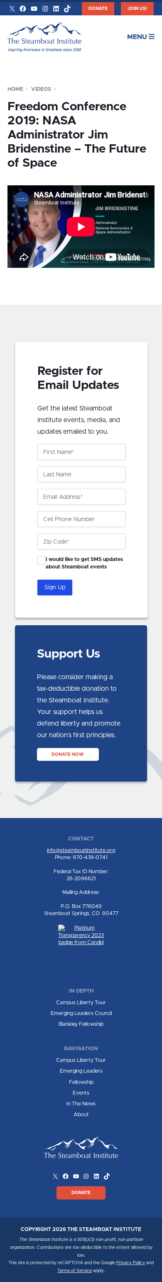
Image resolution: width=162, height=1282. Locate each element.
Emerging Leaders (81, 1071)
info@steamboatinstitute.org (81, 850)
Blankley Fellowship (81, 1024)
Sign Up (54, 587)
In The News (81, 1104)
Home (15, 89)
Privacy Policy (130, 1263)
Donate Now (68, 754)
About (81, 1114)
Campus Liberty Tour (81, 1002)
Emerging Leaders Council (81, 1013)
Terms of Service (74, 1271)
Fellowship (81, 1082)
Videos (41, 89)
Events (81, 1093)
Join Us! (137, 9)
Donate (98, 9)
